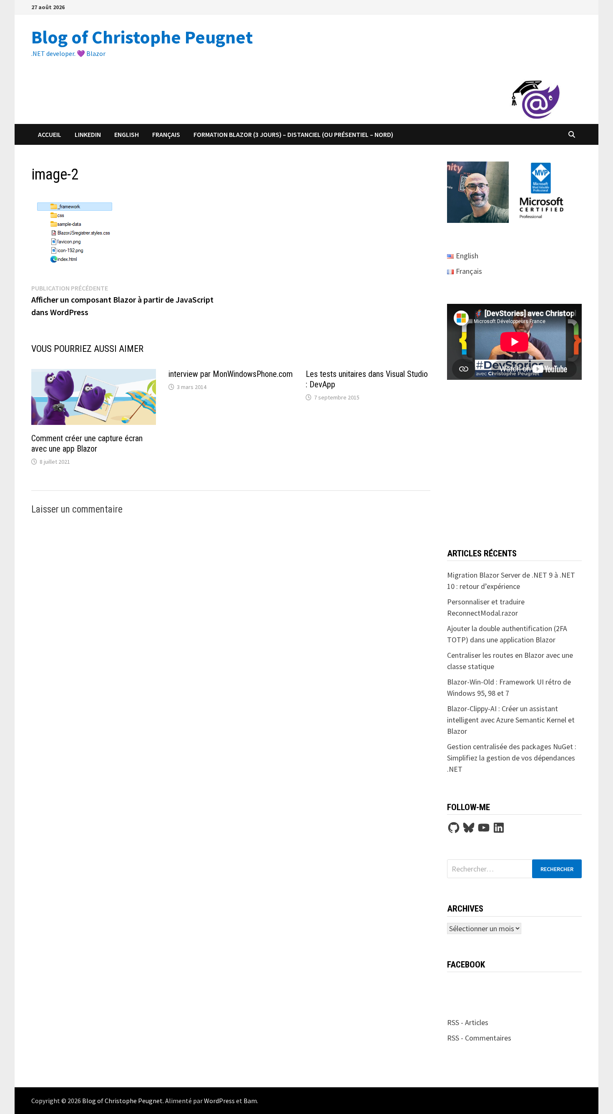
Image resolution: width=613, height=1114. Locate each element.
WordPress (219, 1100)
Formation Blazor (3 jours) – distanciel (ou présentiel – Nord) (293, 134)
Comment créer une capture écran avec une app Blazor (87, 443)
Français (166, 134)
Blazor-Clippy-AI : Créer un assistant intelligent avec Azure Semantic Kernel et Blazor (511, 720)
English (126, 134)
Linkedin (88, 134)
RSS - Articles (467, 1022)
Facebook (466, 965)
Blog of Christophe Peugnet (142, 36)
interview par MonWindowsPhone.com (230, 374)
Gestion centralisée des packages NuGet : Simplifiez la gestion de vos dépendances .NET (511, 758)
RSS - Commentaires (479, 1038)
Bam (250, 1100)
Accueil (49, 134)
